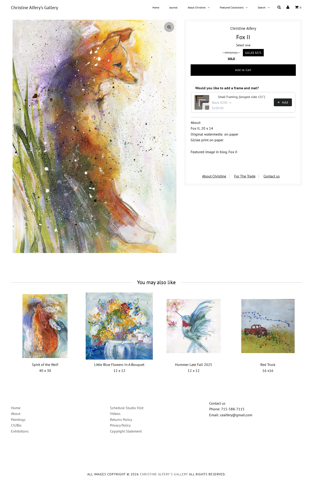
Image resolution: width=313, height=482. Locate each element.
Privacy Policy (120, 425)
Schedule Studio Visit (126, 408)
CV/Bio (16, 425)
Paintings (18, 419)
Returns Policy (121, 419)
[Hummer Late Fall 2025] (193, 326)
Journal (173, 7)
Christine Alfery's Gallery (34, 8)
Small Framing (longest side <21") (241, 97)
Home (155, 7)
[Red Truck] (268, 326)
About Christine (197, 7)
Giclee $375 (253, 53)
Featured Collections (232, 7)
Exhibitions (20, 431)
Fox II (232, 152)
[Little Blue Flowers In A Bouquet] (119, 326)
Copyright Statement (126, 431)
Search (262, 7)
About (15, 413)
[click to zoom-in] (169, 27)
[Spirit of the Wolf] (45, 326)
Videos (115, 413)
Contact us (272, 176)
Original (231, 53)
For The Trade (244, 176)
